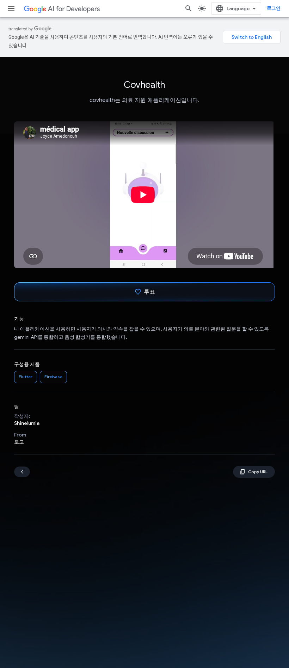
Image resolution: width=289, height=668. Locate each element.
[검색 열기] (188, 8)
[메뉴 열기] (11, 8)
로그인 (274, 8)
